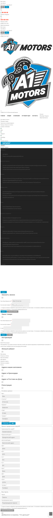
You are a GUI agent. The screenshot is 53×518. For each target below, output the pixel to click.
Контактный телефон (6, 305)
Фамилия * (4, 404)
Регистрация (6, 342)
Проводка (5, 246)
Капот (26, 191)
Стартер (22, 167)
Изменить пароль (5, 361)
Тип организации (5, 421)
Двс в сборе (24, 165)
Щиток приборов (34, 246)
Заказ (9, 334)
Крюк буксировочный (7, 257)
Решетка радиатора (28, 195)
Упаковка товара (4, 121)
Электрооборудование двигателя (22, 169)
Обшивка (13, 180)
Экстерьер (8, 197)
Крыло (39, 191)
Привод (23, 231)
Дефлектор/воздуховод (12, 178)
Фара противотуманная (16, 208)
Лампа (7, 206)
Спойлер (35, 195)
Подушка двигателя (7, 167)
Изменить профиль (5, 363)
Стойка (23, 233)
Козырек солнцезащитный (24, 178)
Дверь (10, 191)
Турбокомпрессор (10, 169)
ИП (13, 423)
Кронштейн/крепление (33, 191)
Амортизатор (6, 231)
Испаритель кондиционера (9, 220)
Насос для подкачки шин (39, 257)
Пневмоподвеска (18, 231)
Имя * (3, 393)
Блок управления (18, 242)
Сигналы (11, 246)
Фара (9, 208)
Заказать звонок (12, 311)
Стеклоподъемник (26, 246)
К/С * (3, 462)
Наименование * (8, 429)
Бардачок (5, 178)
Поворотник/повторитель (15, 206)
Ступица (27, 233)
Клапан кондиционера (20, 220)
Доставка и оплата (5, 119)
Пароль (3, 494)
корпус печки (6, 217)
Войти (2, 342)
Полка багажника (13, 182)
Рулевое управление (7, 233)
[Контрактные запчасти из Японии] (26, 55)
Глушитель (19, 165)
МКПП (6, 154)
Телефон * (4, 416)
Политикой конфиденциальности (19, 309)
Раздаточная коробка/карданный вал (11, 156)
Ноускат (14, 195)
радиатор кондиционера (15, 222)
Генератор (14, 165)
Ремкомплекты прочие (15, 259)
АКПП (4, 154)
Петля (17, 195)
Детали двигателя (31, 165)
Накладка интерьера (39, 178)
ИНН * (3, 445)
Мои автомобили (4, 357)
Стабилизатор (18, 233)
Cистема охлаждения (7, 165)
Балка (4, 191)
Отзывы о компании (5, 126)
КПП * (3, 451)
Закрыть (3, 292)
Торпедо (35, 182)
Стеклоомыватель (17, 246)
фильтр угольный (35, 222)
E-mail (2, 328)
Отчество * (4, 399)
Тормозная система (33, 233)
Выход (2, 364)
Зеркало (23, 191)
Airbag (4, 242)
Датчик (23, 242)
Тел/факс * (4, 485)
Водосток (18, 255)
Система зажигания (16, 167)
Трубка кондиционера (26, 222)
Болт (7, 255)
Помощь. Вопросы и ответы (7, 124)
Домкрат (23, 255)
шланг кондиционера (43, 222)
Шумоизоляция (24, 259)
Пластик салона (18, 180)
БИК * (3, 473)
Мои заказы (3, 354)
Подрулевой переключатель (12, 244)
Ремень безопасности (22, 182)
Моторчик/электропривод (31, 242)
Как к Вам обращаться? (6, 301)
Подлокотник (6, 182)
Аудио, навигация (10, 242)
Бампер (7, 191)
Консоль (32, 178)
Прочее (21, 156)
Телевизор (42, 195)
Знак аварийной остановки (31, 255)
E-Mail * (3, 410)
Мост (12, 231)
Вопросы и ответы (5, 355)
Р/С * (3, 457)
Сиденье (31, 182)
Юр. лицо (6, 423)
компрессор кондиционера (31, 220)
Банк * (3, 468)
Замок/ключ (15, 191)
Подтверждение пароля (7, 500)
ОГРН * (3, 479)
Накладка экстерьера (7, 195)
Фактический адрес (6, 440)
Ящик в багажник (32, 259)
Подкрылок (21, 195)
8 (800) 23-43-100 (4, 23)
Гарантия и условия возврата (7, 123)
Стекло (38, 195)
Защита (19, 191)
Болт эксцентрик (12, 255)
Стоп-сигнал (5, 208)
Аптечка (4, 255)
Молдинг (10, 193)
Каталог (41, 114)
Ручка (28, 182)
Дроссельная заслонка (41, 165)
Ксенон (4, 206)
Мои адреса (3, 359)
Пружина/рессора (29, 231)
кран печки (11, 217)
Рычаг (13, 233)
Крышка (39, 255)
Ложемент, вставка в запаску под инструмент (22, 257)
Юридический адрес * (7, 434)
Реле (8, 246)
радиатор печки (17, 217)
